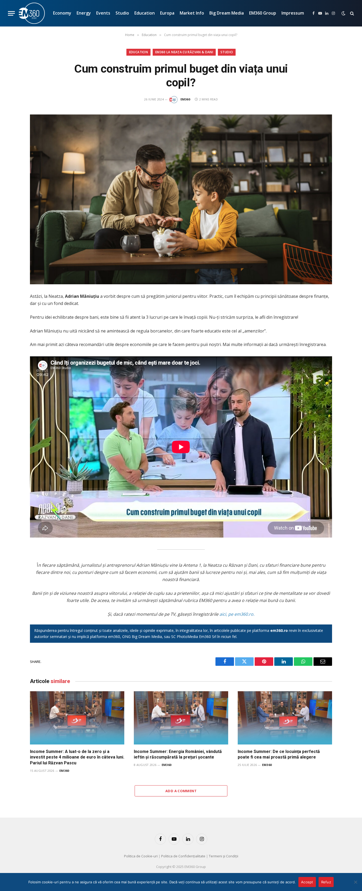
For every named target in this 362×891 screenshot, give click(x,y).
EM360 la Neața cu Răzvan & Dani (184, 52)
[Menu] (11, 13)
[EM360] (32, 13)
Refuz (326, 882)
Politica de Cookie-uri (141, 856)
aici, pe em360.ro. (236, 614)
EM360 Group (262, 13)
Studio (122, 13)
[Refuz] (355, 882)
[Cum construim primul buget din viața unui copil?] (181, 199)
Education (144, 13)
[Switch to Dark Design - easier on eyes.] (343, 13)
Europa (167, 13)
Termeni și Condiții (223, 856)
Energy (84, 13)
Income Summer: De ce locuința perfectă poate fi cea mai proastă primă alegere (279, 754)
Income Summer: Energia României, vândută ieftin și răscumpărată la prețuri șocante (178, 754)
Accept (307, 882)
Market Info (192, 13)
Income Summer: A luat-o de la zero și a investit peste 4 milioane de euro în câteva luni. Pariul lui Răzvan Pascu (77, 757)
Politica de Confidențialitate (183, 856)
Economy (62, 13)
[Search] (351, 13)
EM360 (185, 99)
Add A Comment (181, 790)
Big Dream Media (226, 13)
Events (103, 13)
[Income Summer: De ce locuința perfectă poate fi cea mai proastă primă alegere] (285, 717)
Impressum (292, 13)
